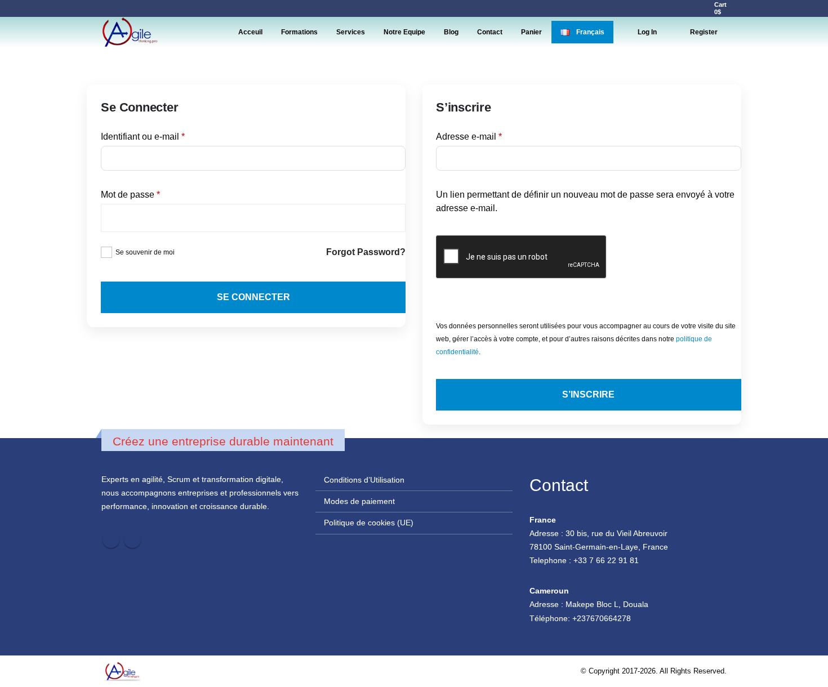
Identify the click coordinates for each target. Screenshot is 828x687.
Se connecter (253, 297)
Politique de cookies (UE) (368, 522)
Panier (531, 32)
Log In (647, 32)
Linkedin (132, 539)
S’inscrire (588, 394)
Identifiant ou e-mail (164, 136)
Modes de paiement (359, 501)
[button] (682, 8)
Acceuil (250, 32)
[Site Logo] (129, 32)
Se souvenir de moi (145, 252)
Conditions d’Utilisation (364, 479)
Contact (489, 32)
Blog (451, 32)
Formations (299, 32)
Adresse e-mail (490, 136)
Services (350, 32)
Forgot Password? (366, 252)
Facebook (111, 539)
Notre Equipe (404, 32)
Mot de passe (152, 194)
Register (704, 32)
